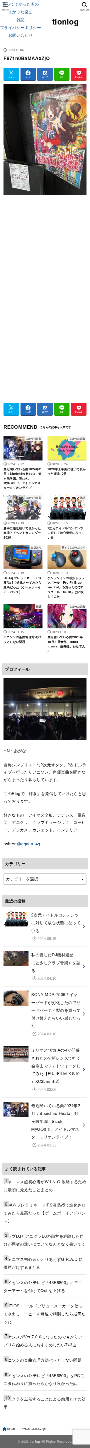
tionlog (65, 21)
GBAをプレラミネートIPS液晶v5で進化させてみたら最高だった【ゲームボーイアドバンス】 (45, 1213)
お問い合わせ (20, 35)
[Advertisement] (45, 248)
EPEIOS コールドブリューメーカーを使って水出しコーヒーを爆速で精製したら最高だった (45, 1313)
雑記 (20, 20)
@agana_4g (28, 844)
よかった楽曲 (20, 12)
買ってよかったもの (20, 4)
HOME (11, 1429)
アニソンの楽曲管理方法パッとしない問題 (43, 1360)
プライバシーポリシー (20, 27)
